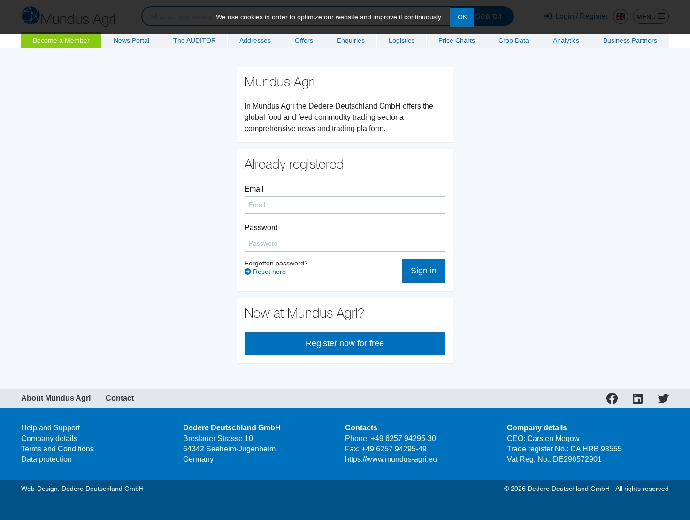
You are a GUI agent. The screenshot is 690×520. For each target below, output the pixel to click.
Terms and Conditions (57, 449)
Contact (120, 398)
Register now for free (345, 343)
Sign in (424, 270)
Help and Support (50, 428)
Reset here (268, 271)
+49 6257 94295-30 (403, 438)
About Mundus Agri (56, 398)
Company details (49, 438)
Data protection (46, 459)
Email (254, 189)
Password (261, 228)
